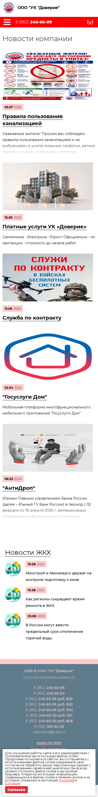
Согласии (12, 783)
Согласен (16, 789)
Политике (66, 780)
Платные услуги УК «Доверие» (44, 227)
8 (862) (34, 22)
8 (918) (49, 726)
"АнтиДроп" (19, 488)
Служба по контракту (32, 318)
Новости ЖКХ (28, 552)
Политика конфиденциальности (49, 677)
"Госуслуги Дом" (25, 397)
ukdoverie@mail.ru (49, 732)
